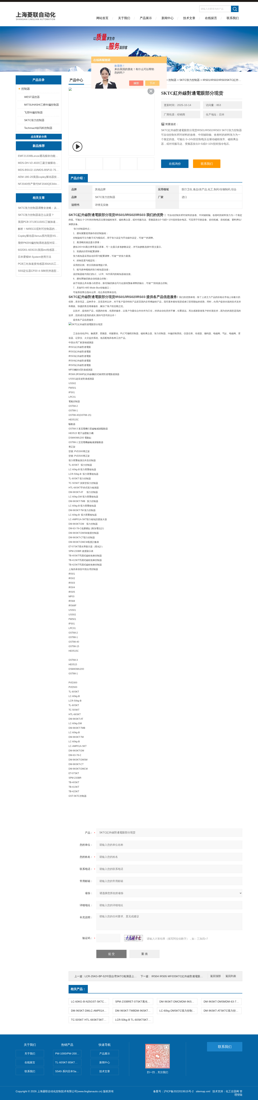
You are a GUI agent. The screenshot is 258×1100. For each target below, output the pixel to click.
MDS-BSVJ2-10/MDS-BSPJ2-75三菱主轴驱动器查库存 (38, 169)
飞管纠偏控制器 (33, 112)
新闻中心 (167, 18)
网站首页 (102, 18)
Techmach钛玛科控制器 (38, 127)
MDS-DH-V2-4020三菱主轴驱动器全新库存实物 (38, 162)
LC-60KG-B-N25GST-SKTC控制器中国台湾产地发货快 (90, 1001)
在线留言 (211, 18)
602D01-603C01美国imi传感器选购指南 (38, 249)
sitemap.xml (203, 1091)
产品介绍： (78, 178)
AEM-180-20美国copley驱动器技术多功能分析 (38, 176)
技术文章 (189, 18)
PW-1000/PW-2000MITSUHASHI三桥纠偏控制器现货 (68, 1053)
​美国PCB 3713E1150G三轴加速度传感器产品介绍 (38, 221)
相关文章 (39, 197)
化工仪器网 (232, 1091)
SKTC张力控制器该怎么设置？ (36, 214)
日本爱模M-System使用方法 (34, 256)
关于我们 (124, 18)
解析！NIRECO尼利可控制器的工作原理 (38, 228)
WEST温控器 (32, 96)
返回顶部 (215, 976)
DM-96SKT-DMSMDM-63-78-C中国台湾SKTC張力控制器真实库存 (222, 1001)
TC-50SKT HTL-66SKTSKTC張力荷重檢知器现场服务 (90, 1019)
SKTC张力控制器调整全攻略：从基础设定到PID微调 (38, 207)
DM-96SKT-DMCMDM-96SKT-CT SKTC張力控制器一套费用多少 (178, 1001)
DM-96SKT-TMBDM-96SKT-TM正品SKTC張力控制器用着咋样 (134, 1010)
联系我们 (233, 18)
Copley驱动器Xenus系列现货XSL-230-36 (38, 235)
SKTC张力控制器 (34, 120)
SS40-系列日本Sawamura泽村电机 (68, 1071)
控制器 (25, 88)
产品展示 (146, 18)
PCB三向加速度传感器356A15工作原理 (38, 263)
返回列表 (231, 976)
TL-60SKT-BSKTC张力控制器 (68, 1062)
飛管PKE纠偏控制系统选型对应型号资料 (38, 242)
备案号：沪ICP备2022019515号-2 (173, 1091)
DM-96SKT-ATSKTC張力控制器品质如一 (222, 1010)
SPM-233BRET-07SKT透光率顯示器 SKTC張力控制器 (134, 1001)
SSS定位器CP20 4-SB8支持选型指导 (38, 270)
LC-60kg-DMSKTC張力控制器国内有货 (178, 1010)
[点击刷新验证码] (133, 938)
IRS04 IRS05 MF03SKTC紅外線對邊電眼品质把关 (181, 976)
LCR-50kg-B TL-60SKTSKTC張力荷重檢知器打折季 (134, 1019)
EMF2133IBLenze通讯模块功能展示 (38, 155)
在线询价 (175, 163)
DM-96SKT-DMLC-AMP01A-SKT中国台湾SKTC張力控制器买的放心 (90, 1010)
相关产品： (78, 989)
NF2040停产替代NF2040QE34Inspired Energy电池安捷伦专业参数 (38, 183)
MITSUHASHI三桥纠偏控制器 (41, 104)
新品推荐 (39, 145)
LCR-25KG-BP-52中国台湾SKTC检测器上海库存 (113, 976)
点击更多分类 (39, 136)
